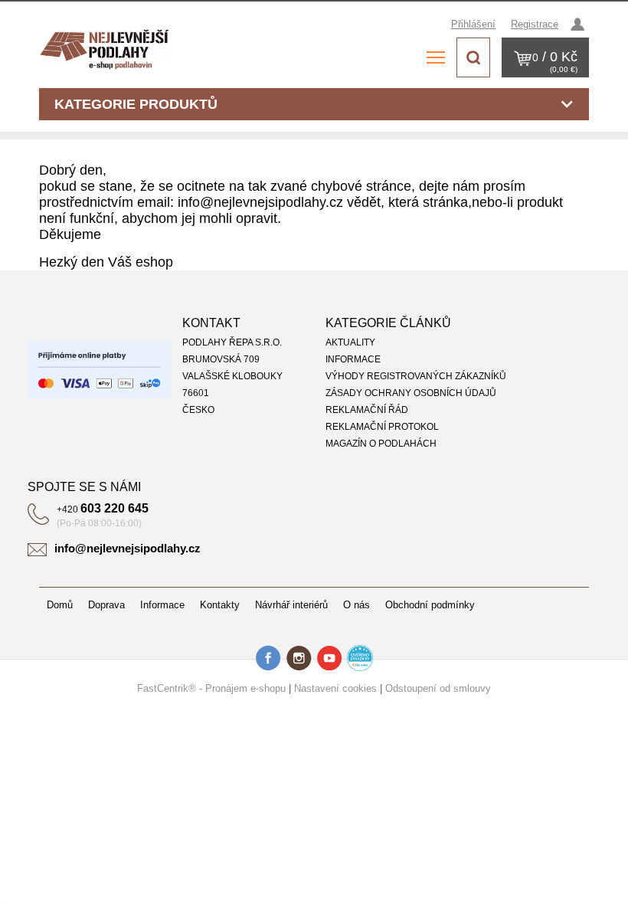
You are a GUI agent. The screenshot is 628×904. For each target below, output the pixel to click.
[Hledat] (473, 57)
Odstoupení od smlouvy (438, 688)
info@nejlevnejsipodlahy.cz (127, 548)
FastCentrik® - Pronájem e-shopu (211, 688)
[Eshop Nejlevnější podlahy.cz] (108, 46)
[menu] (436, 57)
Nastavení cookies (335, 688)
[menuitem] (457, 342)
